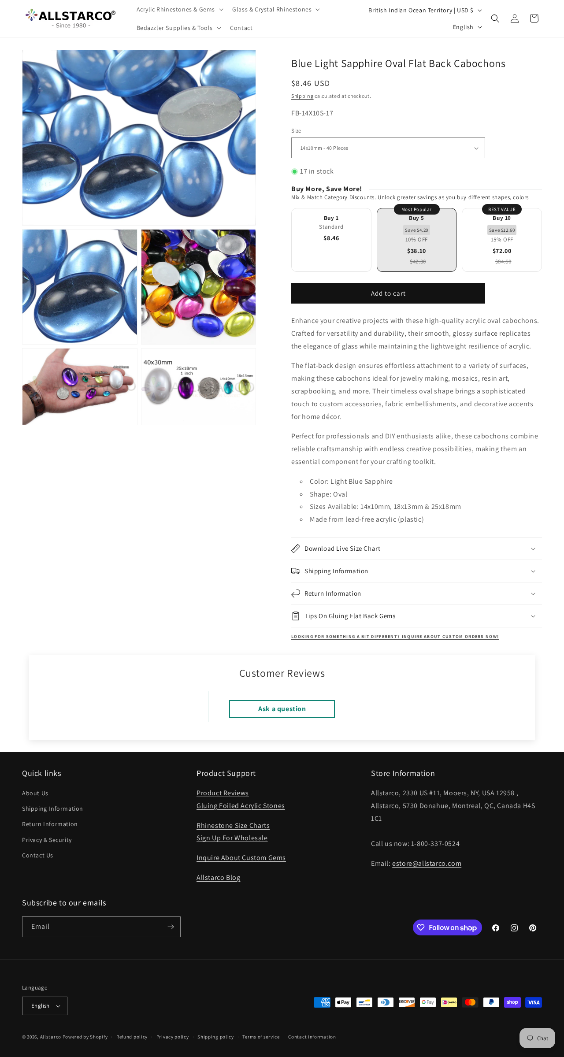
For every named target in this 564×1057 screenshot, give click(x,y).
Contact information (312, 1037)
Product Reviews (223, 792)
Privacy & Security (47, 840)
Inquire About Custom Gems (241, 857)
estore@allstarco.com (426, 863)
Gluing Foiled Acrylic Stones (241, 805)
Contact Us (37, 855)
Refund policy (132, 1037)
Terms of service (260, 1037)
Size (296, 130)
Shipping (302, 96)
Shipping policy (215, 1037)
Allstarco (50, 1037)
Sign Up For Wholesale (232, 837)
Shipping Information (52, 808)
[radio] (331, 240)
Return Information (50, 824)
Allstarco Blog (218, 877)
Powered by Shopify (85, 1037)
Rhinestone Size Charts (233, 825)
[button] (179, 9)
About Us (35, 793)
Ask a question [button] (282, 708)
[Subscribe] (170, 926)
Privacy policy (172, 1037)
